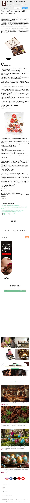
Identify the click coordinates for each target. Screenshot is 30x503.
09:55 (12, 427)
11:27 (6, 404)
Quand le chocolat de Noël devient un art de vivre (14, 402)
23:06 (5, 449)
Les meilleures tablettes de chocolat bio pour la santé (13, 210)
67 (14, 213)
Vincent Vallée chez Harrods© (5, 346)
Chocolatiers (11, 230)
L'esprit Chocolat (5, 230)
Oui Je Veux (25, 8)
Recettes (14, 230)
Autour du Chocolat (19, 230)
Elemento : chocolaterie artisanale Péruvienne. (11, 211)
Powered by (4, 8)
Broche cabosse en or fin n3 (21, 357)
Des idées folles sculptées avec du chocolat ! (11, 205)
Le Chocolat (25, 230)
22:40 (5, 472)
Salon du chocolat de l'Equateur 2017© (20, 346)
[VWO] (7, 8)
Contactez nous (6, 483)
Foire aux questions (7, 495)
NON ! (17, 8)
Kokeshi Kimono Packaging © (7, 357)
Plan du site (5, 491)
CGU (4, 487)
